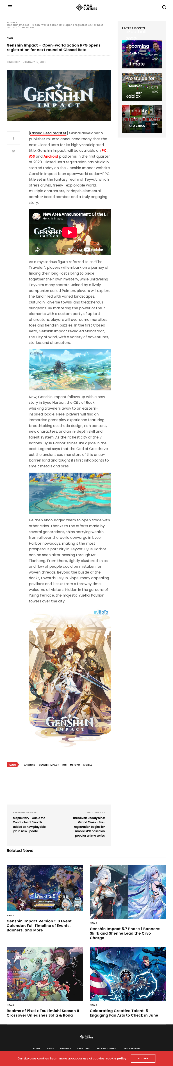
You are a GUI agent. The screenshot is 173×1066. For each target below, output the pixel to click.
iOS (64, 765)
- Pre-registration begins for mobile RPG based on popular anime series (89, 827)
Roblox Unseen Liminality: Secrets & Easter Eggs (138, 110)
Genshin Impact (49, 765)
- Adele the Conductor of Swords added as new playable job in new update (29, 824)
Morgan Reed (136, 89)
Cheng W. (134, 57)
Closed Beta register (48, 133)
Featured (83, 1048)
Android (29, 765)
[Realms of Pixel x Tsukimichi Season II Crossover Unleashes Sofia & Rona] (45, 974)
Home (11, 22)
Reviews (65, 1048)
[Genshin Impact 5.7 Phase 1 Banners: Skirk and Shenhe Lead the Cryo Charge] (128, 892)
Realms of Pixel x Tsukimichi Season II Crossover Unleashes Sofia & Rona (43, 1013)
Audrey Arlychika (137, 122)
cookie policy (116, 1058)
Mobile (87, 765)
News (10, 38)
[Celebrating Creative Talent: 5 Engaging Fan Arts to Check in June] (128, 974)
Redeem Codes (106, 1048)
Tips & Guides (131, 1048)
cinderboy (13, 62)
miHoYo (75, 765)
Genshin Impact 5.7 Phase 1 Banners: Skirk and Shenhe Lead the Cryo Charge (125, 933)
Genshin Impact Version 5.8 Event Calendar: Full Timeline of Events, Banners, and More (39, 926)
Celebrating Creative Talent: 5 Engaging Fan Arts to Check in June (124, 1013)
